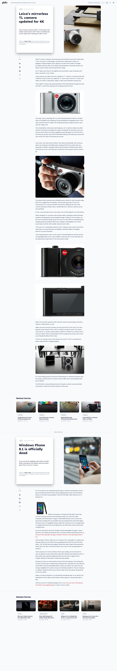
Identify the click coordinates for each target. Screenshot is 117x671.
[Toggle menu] (113, 2)
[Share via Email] (19, 75)
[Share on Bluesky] (19, 63)
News (21, 9)
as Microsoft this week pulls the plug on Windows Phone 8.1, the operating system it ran (59, 535)
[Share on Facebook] (19, 67)
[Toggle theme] (107, 2)
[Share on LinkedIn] (19, 71)
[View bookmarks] (110, 3)
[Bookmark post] (19, 78)
